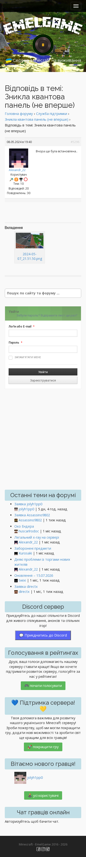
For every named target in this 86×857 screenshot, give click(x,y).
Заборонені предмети (32, 548)
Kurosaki (25, 553)
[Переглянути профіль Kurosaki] (16, 553)
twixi (22, 580)
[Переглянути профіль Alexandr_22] (18, 157)
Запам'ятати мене (28, 357)
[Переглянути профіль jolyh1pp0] (16, 509)
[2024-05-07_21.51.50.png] (29, 240)
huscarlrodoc (29, 531)
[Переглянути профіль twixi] (16, 580)
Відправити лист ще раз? (59, 315)
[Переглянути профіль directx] (16, 591)
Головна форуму (19, 113)
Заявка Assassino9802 (32, 515)
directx (24, 591)
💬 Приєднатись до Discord (43, 635)
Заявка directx (26, 586)
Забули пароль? (28, 315)
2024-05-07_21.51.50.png (29, 256)
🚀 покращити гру (43, 746)
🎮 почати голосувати (43, 685)
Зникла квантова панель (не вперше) (36, 119)
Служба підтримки (51, 113)
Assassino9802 (30, 520)
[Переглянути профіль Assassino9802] (16, 520)
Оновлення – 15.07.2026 (33, 575)
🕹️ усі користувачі (43, 795)
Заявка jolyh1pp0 (28, 504)
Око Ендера (24, 526)
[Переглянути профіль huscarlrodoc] (16, 531)
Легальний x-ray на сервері (36, 537)
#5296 (75, 142)
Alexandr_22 (17, 170)
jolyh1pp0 (26, 509)
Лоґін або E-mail (20, 326)
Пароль (14, 342)
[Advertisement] (45, 213)
